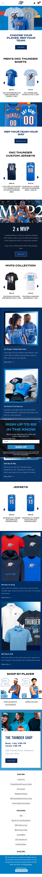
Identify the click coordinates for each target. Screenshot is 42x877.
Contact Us (21, 779)
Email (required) (9, 438)
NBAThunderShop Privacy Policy (21, 798)
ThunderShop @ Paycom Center (21, 784)
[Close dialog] (40, 421)
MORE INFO (11, 760)
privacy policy (24, 454)
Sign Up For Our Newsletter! (21, 820)
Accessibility (21, 834)
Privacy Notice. (27, 864)
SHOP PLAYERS (21, 47)
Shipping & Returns (21, 793)
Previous (3, 80)
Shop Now (21, 254)
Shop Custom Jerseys (21, 141)
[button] (38, 3)
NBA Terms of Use (21, 825)
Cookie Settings (20, 844)
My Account (21, 789)
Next (38, 80)
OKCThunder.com (21, 839)
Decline (24, 870)
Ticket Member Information (21, 803)
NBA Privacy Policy (21, 830)
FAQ (21, 815)
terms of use (27, 453)
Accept (18, 870)
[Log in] (34, 3)
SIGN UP (21, 447)
